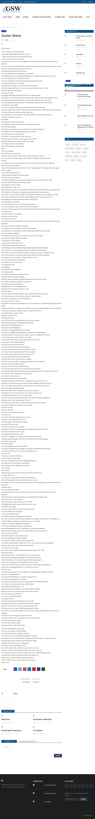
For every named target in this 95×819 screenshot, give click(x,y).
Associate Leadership (42, 719)
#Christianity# (69, 148)
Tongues (79, 160)
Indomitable (79, 54)
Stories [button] (25, 17)
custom (67, 152)
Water (67, 160)
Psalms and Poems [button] (75, 17)
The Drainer (38, 730)
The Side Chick (80, 45)
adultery (76, 156)
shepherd (75, 144)
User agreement (87, 815)
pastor (84, 152)
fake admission (76, 152)
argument (86, 148)
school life (84, 156)
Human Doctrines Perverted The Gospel (84, 95)
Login (84, 2)
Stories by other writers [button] (41, 17)
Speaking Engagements (30, 2)
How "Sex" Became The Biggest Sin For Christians (85, 126)
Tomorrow (36, 682)
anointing (78, 148)
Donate (20, 2)
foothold (67, 144)
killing (72, 160)
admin (6, 40)
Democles (5, 719)
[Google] (24, 669)
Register (90, 2)
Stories (7, 27)
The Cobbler (47, 801)
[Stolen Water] (31, 44)
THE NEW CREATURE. (50, 785)
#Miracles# (68, 156)
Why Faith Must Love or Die (85, 116)
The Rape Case (80, 73)
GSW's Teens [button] (7, 17)
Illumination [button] (60, 17)
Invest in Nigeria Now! (50, 793)
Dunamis (78, 63)
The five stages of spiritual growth (84, 37)
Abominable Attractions (11, 730)
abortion (82, 144)
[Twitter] (20, 669)
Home (18, 17)
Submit (58, 755)
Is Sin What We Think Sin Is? (84, 106)
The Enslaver (26, 682)
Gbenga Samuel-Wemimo (9, 2)
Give (88, 17)
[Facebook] (15, 669)
